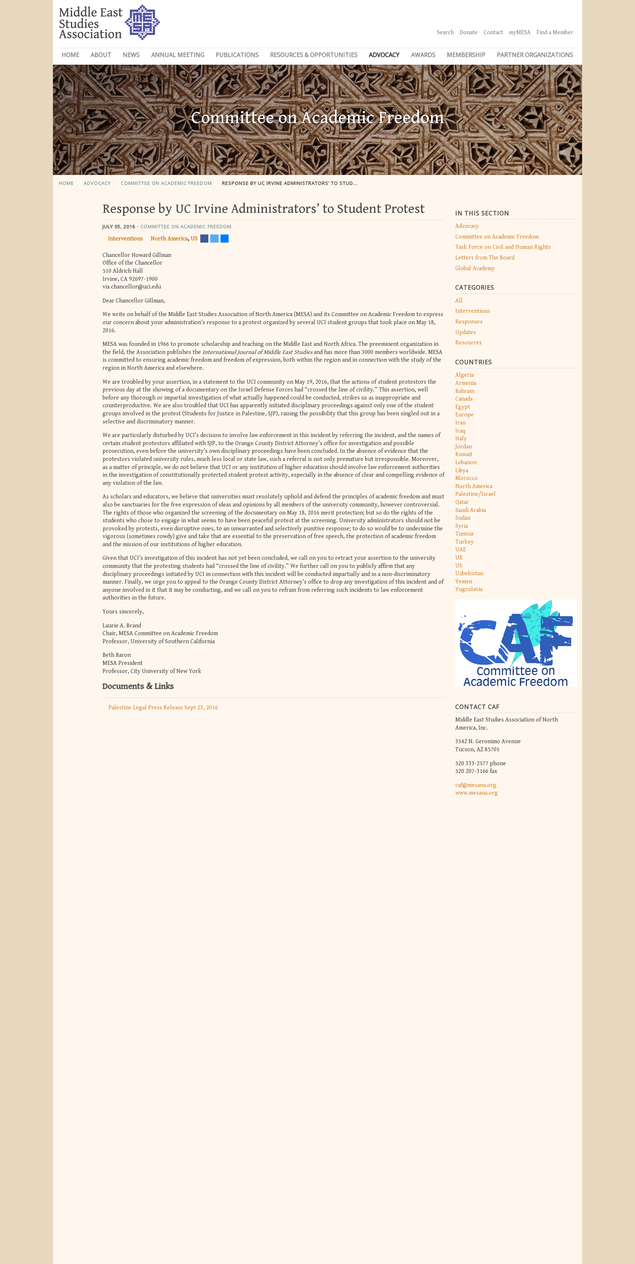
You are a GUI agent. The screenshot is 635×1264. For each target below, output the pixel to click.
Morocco (466, 478)
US (458, 565)
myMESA (520, 32)
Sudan (462, 518)
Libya (461, 470)
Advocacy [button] (384, 55)
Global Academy (475, 268)
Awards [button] (423, 55)
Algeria (464, 375)
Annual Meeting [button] (177, 55)
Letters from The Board (484, 257)
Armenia (465, 383)
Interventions (472, 311)
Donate (469, 32)
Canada (464, 398)
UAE (460, 549)
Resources (468, 342)
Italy (461, 438)
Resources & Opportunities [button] (314, 55)
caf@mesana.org (475, 785)
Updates (465, 332)
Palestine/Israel (475, 494)
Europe (464, 414)
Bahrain (464, 391)
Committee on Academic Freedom (166, 183)
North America (473, 486)
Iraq (460, 430)
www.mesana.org (476, 792)
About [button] (101, 55)
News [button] (131, 55)
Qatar (462, 502)
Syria (461, 526)
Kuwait (464, 454)
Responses (468, 321)
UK (459, 557)
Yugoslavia (468, 589)
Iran (460, 422)
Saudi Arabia (470, 510)
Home (70, 55)
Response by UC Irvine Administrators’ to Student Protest (304, 183)
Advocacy (97, 183)
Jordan (463, 446)
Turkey (464, 541)
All (459, 300)
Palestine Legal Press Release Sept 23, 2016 (163, 707)
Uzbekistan (469, 573)
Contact (493, 32)
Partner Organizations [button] (535, 55)
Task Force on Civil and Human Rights (503, 247)
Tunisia (464, 533)
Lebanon (466, 462)
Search (445, 32)
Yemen (463, 581)
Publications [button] (237, 55)
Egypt (462, 407)
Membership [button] (466, 55)
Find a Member (555, 32)
